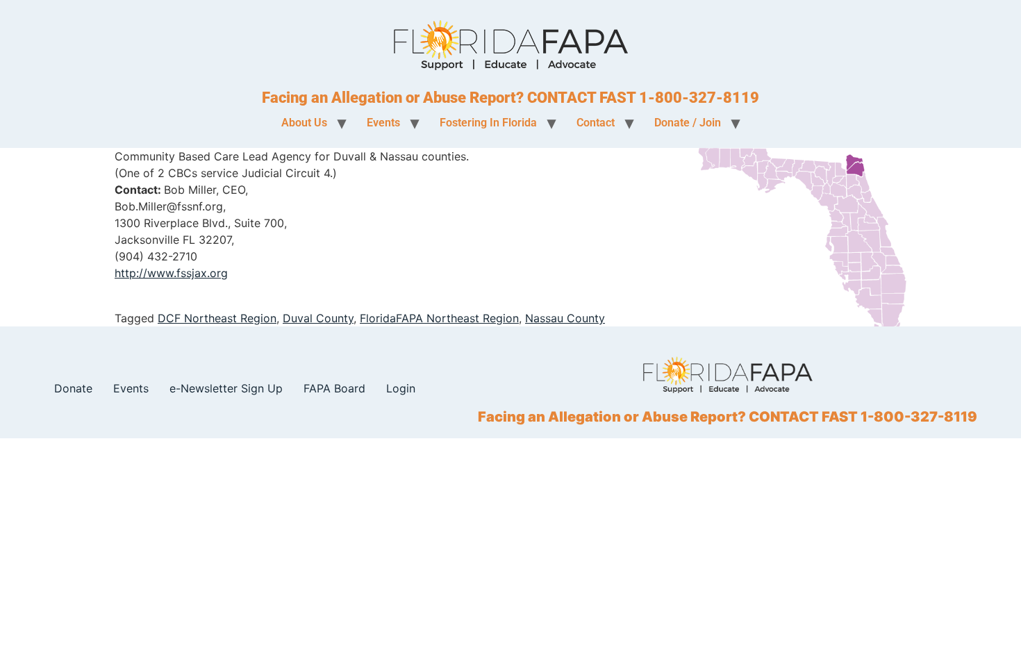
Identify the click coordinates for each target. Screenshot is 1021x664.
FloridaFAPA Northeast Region (439, 318)
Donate (73, 388)
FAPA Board (334, 388)
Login (400, 388)
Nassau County (565, 318)
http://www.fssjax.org (171, 273)
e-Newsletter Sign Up (226, 388)
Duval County (318, 318)
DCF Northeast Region (217, 318)
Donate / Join (687, 122)
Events (131, 388)
